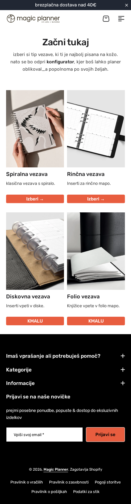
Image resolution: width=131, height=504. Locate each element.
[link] (35, 251)
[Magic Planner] (33, 18)
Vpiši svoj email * (29, 434)
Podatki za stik (86, 491)
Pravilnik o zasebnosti (69, 482)
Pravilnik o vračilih (26, 482)
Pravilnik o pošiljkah (49, 491)
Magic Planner (56, 469)
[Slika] (35, 128)
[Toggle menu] (121, 18)
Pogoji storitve (108, 482)
